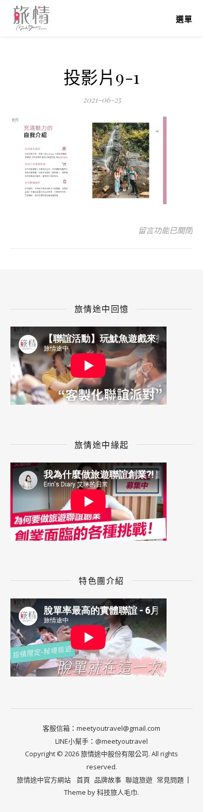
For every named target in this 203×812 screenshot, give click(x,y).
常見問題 (170, 779)
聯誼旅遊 (139, 779)
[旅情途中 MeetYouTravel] (31, 18)
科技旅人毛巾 (117, 792)
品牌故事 (107, 779)
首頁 (83, 779)
